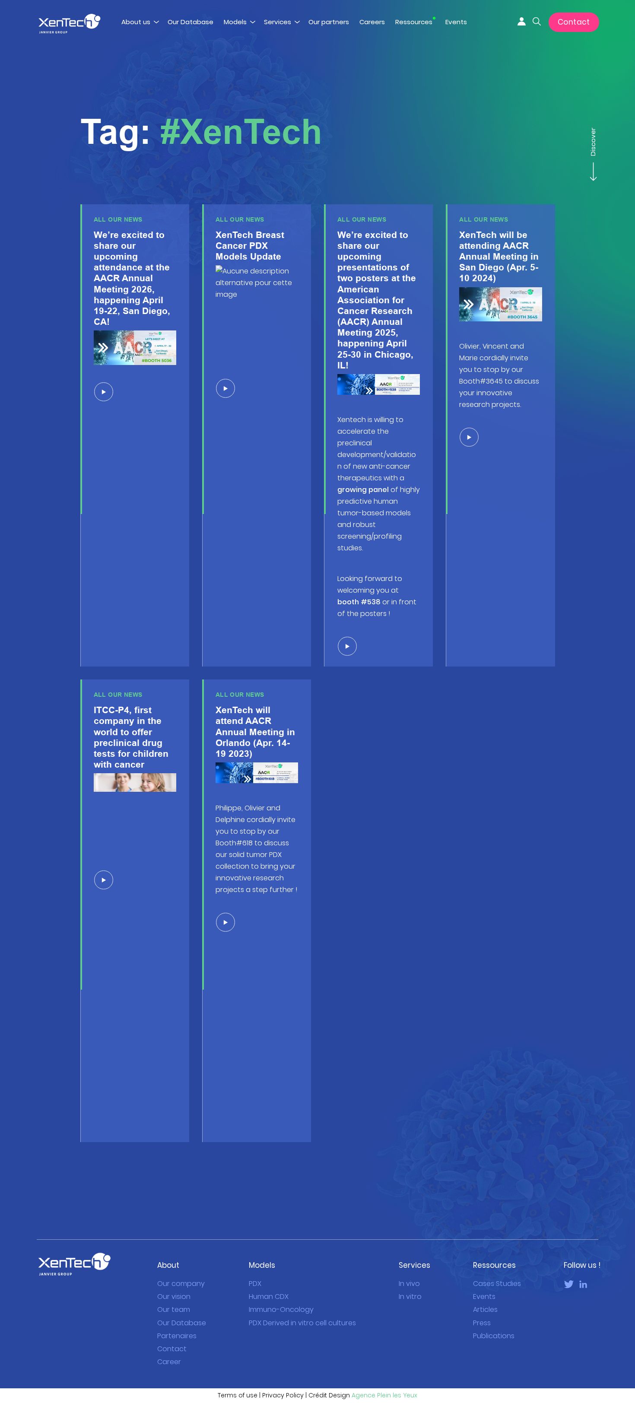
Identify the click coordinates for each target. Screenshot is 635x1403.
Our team (173, 1309)
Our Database (190, 21)
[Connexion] (522, 21)
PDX (255, 1284)
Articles (485, 1309)
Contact (574, 22)
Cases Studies (497, 1284)
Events (456, 21)
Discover (592, 143)
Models (235, 21)
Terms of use (237, 1395)
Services (277, 21)
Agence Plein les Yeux (384, 1395)
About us (135, 21)
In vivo (409, 1284)
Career (169, 1362)
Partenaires (177, 1336)
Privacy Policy (283, 1395)
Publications (493, 1336)
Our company (181, 1284)
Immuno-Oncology (281, 1309)
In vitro (410, 1296)
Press (482, 1323)
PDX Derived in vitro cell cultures (302, 1323)
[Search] (537, 21)
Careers (372, 21)
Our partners (328, 21)
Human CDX (269, 1296)
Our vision (173, 1296)
